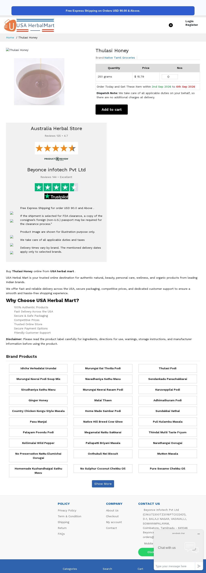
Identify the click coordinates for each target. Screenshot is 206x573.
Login (189, 21)
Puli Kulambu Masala (167, 421)
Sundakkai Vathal (168, 411)
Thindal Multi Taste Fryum (167, 432)
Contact (111, 528)
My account (114, 522)
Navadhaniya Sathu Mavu (103, 379)
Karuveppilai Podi (167, 389)
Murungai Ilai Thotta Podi (103, 368)
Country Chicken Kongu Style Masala (38, 411)
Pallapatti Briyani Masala (103, 443)
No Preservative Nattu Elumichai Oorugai (38, 455)
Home (10, 37)
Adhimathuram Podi (167, 400)
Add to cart (112, 109)
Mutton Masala (167, 453)
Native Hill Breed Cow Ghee (103, 421)
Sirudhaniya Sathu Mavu (38, 389)
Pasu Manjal (38, 421)
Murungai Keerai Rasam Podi (103, 389)
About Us (112, 510)
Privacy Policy (67, 510)
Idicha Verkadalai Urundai (38, 368)
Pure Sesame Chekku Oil (167, 468)
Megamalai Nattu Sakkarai (102, 432)
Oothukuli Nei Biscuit (103, 453)
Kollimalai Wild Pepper (38, 443)
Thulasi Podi (167, 368)
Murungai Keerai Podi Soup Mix (38, 379)
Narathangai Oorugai (167, 443)
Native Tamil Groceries (119, 57)
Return (62, 528)
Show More (103, 484)
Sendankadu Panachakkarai (167, 379)
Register (191, 24)
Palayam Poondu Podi (38, 432)
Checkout (112, 516)
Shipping (63, 522)
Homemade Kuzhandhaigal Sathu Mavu (38, 470)
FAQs (61, 533)
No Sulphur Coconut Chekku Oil (103, 468)
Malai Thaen (103, 400)
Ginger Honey (38, 400)
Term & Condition (69, 516)
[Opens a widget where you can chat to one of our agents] (178, 550)
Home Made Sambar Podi (103, 411)
